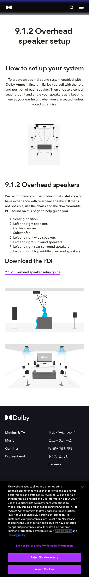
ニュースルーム (60, 440)
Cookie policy (63, 531)
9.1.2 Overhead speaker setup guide (32, 272)
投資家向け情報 (60, 448)
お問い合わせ (58, 456)
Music (9, 440)
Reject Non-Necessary (44, 557)
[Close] (82, 487)
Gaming (11, 448)
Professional (15, 456)
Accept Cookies (44, 569)
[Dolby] (9, 7)
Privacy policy (17, 535)
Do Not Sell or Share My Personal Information (44, 545)
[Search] (72, 7)
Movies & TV (15, 433)
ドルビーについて (62, 433)
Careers (54, 464)
